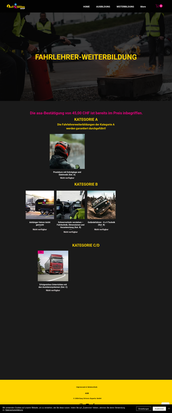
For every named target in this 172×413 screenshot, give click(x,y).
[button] (159, 5)
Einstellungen (143, 408)
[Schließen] (168, 408)
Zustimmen (159, 408)
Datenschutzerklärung (14, 410)
